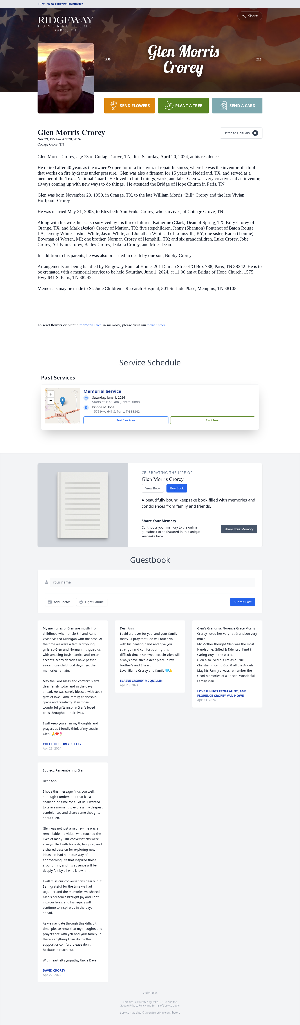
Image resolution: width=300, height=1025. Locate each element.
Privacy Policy (137, 1005)
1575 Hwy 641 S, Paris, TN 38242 (116, 411)
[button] (62, 401)
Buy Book (177, 488)
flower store (156, 324)
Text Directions (126, 420)
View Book (152, 488)
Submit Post (242, 602)
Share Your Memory (238, 529)
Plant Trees (213, 420)
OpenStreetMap (154, 1012)
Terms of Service (162, 1005)
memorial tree (91, 324)
